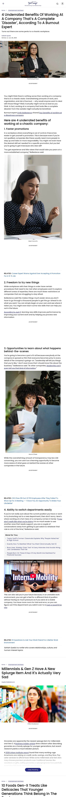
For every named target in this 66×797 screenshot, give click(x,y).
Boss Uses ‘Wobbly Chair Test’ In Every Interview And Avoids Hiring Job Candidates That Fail (33, 548)
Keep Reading (33, 770)
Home (3, 10)
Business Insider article (25, 743)
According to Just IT (12, 312)
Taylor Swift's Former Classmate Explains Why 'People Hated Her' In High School (33, 539)
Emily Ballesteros (24, 113)
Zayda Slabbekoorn (8, 682)
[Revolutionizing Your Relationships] (33, 3)
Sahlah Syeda (6, 36)
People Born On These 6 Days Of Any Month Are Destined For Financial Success (31, 554)
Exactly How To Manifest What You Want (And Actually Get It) (32, 544)
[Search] (57, 3)
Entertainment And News (16, 10)
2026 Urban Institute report (17, 752)
